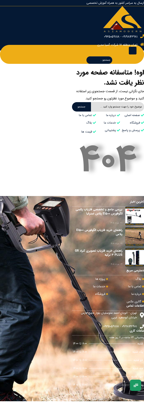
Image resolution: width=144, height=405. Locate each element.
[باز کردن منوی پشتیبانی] (135, 385)
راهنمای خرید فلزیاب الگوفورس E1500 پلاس (99, 232)
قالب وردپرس (83, 399)
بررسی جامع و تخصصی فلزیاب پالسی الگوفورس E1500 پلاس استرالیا (99, 211)
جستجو (81, 107)
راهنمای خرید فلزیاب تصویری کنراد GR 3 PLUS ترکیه (98, 252)
